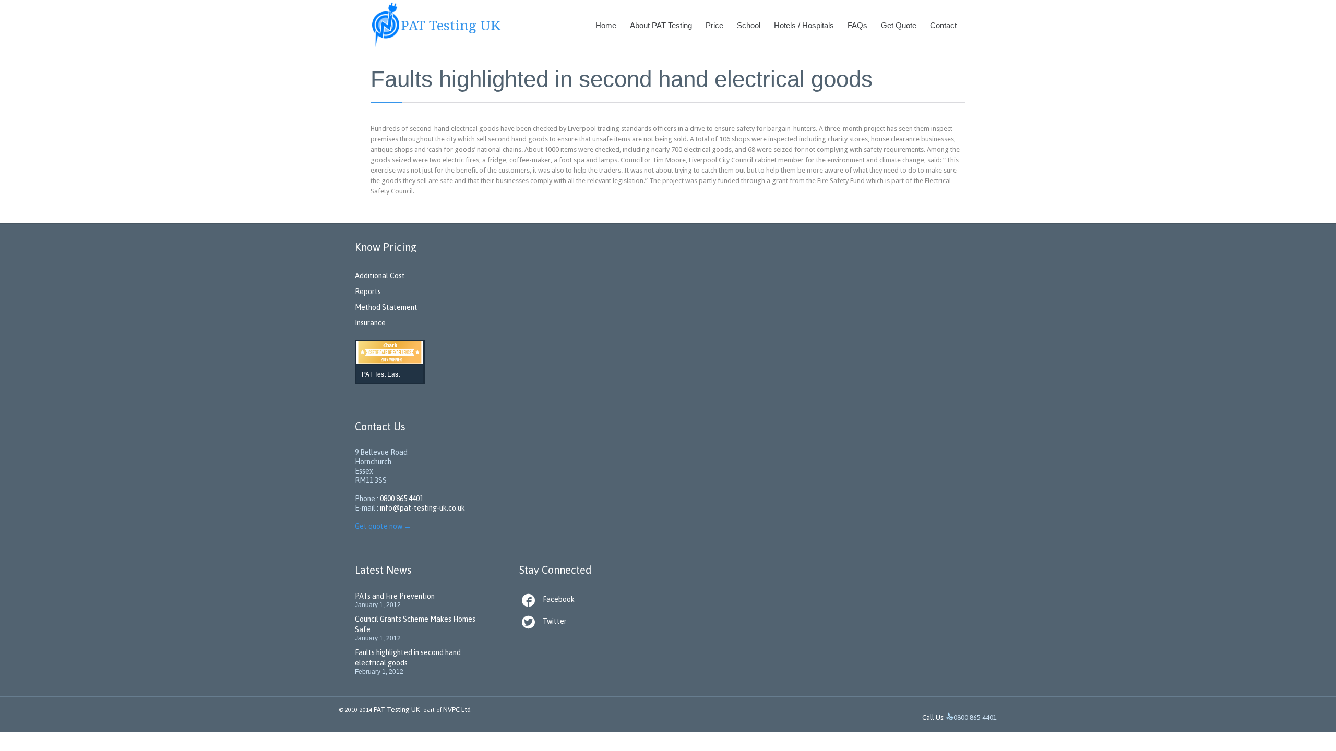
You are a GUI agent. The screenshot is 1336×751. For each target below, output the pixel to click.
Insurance (370, 323)
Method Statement (386, 307)
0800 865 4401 (401, 498)
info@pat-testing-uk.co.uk (422, 508)
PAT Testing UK (397, 709)
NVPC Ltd (456, 709)
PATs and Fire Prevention (395, 596)
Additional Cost (380, 276)
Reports (368, 291)
